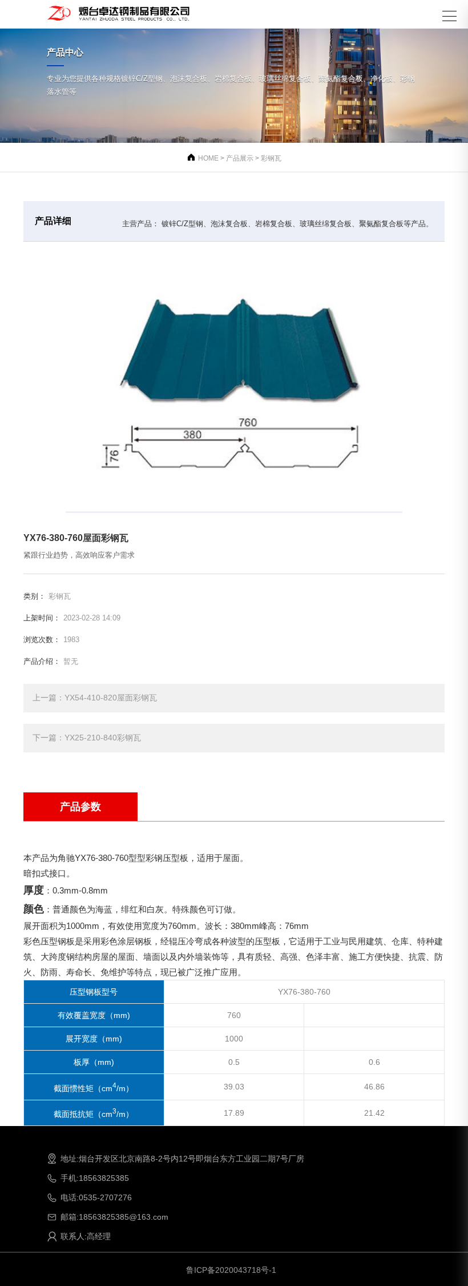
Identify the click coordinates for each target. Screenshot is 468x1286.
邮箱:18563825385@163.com (107, 1217)
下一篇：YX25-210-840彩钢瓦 (87, 737)
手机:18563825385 (88, 1178)
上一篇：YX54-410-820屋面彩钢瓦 (95, 697)
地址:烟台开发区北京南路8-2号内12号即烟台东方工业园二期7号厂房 (175, 1158)
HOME (208, 158)
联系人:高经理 (79, 1236)
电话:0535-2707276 (89, 1197)
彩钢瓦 (271, 158)
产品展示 (239, 158)
